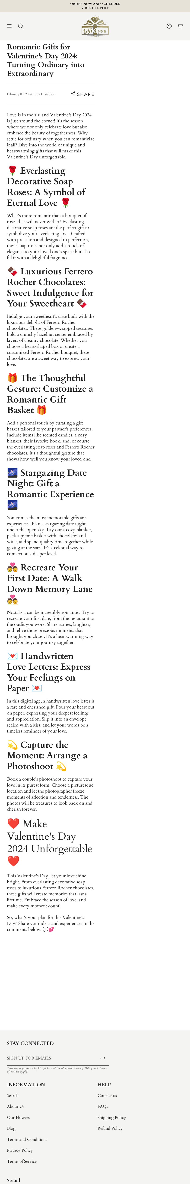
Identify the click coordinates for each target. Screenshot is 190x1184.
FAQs (103, 1106)
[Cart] (180, 26)
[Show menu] (9, 26)
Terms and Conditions (27, 1139)
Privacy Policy (83, 1068)
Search (13, 1096)
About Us (15, 1106)
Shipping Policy (112, 1117)
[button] (20, 26)
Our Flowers (18, 1117)
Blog (11, 1128)
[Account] (169, 26)
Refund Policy (110, 1128)
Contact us (107, 1096)
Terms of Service (22, 1161)
